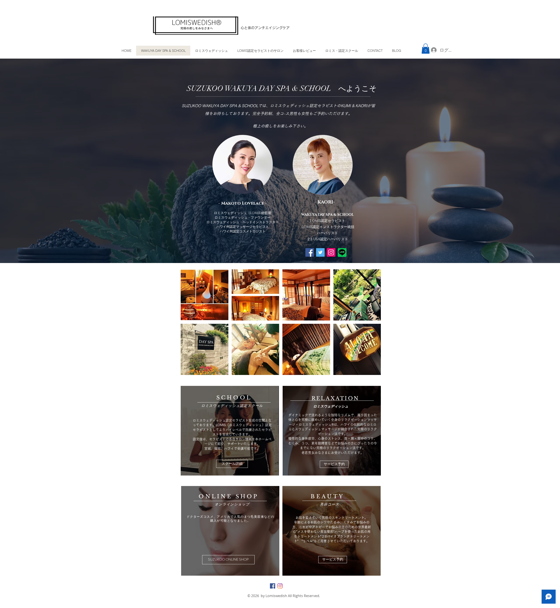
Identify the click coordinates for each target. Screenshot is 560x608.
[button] (425, 49)
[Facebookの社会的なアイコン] (272, 586)
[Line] (342, 252)
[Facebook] (309, 252)
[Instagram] (331, 252)
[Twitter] (320, 252)
